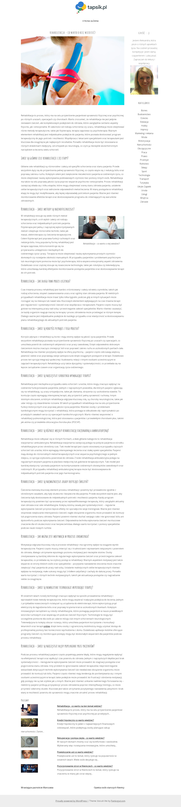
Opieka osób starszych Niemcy (109, 787)
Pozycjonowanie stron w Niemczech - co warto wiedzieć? (85, 766)
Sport (144, 171)
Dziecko (144, 118)
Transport (144, 178)
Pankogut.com (118, 800)
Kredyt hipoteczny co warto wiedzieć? (75, 720)
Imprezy (144, 129)
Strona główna (90, 21)
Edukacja (144, 121)
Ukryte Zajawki (144, 186)
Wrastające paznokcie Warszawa (37, 787)
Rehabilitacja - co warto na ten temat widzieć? (79, 706)
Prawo (144, 156)
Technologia (144, 175)
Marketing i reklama (144, 133)
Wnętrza (144, 197)
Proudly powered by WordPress (71, 800)
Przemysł (144, 159)
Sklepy (144, 167)
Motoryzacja (144, 140)
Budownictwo (144, 114)
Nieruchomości (144, 144)
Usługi (144, 194)
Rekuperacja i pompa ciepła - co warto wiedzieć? (81, 738)
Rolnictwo (144, 163)
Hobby (144, 125)
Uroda (144, 190)
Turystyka (144, 182)
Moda (144, 137)
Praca (144, 152)
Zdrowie (144, 201)
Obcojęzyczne (144, 148)
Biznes (144, 110)
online (47, 626)
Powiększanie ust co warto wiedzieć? (75, 752)
